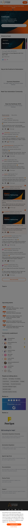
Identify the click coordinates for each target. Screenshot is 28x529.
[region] (14, 519)
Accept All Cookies (14, 524)
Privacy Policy (12, 522)
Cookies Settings (13, 526)
